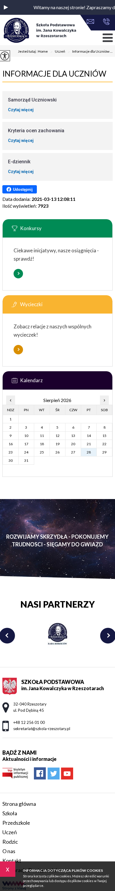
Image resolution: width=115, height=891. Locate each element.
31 (26, 460)
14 (89, 435)
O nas (8, 851)
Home (43, 51)
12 (57, 435)
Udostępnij (23, 189)
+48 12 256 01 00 (105, 22)
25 (42, 452)
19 (57, 444)
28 (89, 452)
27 (73, 452)
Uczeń (57, 52)
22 (104, 444)
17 (26, 444)
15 (104, 435)
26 (57, 452)
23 (11, 452)
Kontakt (11, 860)
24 (26, 452)
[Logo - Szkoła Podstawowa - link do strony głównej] (39, 30)
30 (11, 460)
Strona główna (19, 803)
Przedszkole (16, 822)
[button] (6, 7)
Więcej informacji (18, 273)
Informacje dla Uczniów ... (90, 52)
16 (11, 444)
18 (42, 444)
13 (73, 435)
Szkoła (9, 813)
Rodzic (10, 841)
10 (26, 435)
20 (73, 444)
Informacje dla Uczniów (54, 73)
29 (104, 452)
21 (89, 444)
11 (42, 435)
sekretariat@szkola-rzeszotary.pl (92, 22)
